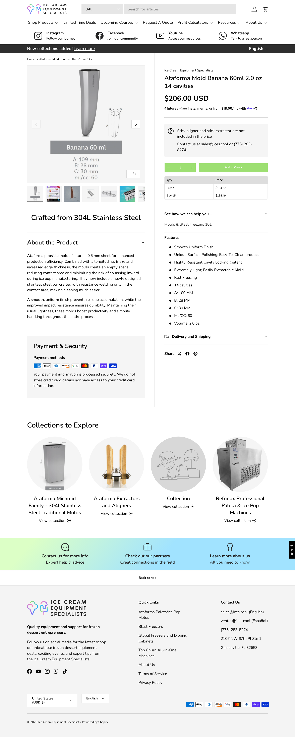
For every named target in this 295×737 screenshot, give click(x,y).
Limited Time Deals (79, 22)
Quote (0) (292, 550)
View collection (176, 506)
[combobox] (158, 9)
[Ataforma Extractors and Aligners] (116, 464)
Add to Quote (233, 167)
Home (31, 59)
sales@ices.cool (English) (242, 612)
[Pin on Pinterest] (195, 354)
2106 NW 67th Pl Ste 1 (241, 638)
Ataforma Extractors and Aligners (117, 502)
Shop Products (41, 22)
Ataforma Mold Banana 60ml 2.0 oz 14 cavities (68, 59)
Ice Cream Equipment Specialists (188, 70)
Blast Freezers (150, 626)
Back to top (148, 577)
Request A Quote (158, 22)
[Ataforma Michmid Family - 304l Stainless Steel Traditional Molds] (54, 464)
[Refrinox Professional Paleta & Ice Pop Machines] (240, 464)
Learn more (84, 48)
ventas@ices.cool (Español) (244, 620)
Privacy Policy (150, 682)
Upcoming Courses (117, 22)
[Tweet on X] (179, 354)
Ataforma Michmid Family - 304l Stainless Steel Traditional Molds (54, 505)
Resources (227, 22)
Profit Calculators (193, 22)
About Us (254, 22)
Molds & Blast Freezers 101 (188, 224)
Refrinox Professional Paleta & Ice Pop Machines (240, 505)
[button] (265, 9)
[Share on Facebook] (187, 354)
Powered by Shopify (95, 722)
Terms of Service (152, 673)
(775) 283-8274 (234, 629)
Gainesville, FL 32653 (239, 647)
